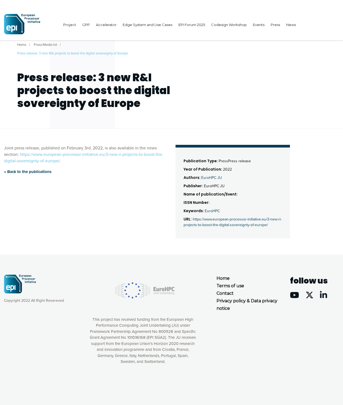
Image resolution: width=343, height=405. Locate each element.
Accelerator (106, 25)
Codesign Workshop (229, 25)
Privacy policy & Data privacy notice (247, 304)
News (291, 25)
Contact (225, 293)
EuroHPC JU (211, 177)
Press (275, 25)
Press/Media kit (45, 45)
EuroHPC (212, 211)
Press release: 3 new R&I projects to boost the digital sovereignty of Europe (72, 53)
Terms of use (230, 285)
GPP (86, 25)
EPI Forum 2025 (191, 25)
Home (21, 45)
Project (69, 25)
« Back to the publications (27, 171)
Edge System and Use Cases (147, 25)
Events (258, 25)
